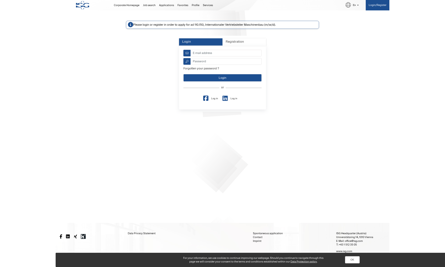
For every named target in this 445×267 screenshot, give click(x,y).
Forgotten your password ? (201, 68)
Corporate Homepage (126, 5)
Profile (195, 5)
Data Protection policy (303, 261)
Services (208, 5)
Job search (149, 5)
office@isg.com (354, 241)
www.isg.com (344, 251)
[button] (352, 260)
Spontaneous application (268, 233)
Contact (257, 237)
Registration (235, 41)
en (354, 5)
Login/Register (377, 5)
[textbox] (226, 53)
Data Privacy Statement (142, 233)
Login (186, 41)
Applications (166, 5)
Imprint (257, 241)
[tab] (200, 41)
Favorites (182, 5)
